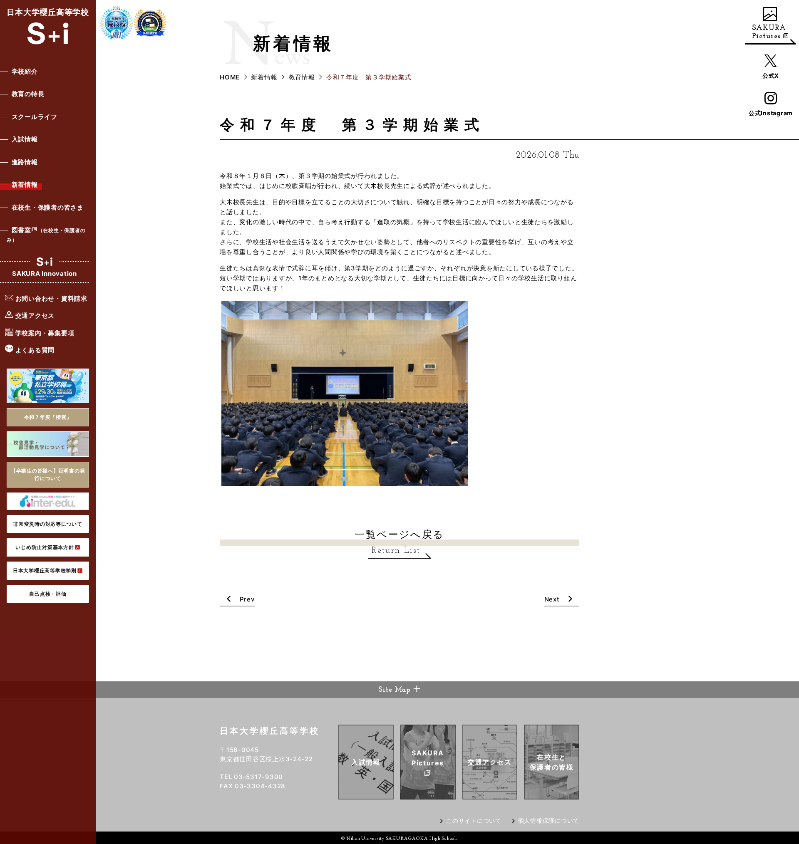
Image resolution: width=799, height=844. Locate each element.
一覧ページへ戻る (399, 541)
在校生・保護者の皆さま (48, 207)
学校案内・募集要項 (44, 333)
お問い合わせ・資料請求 (50, 298)
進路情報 (25, 162)
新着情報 (25, 184)
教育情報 (302, 77)
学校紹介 (25, 71)
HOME (230, 77)
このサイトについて (473, 820)
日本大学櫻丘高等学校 (48, 12)
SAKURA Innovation (44, 273)
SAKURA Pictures (769, 32)
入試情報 (25, 139)
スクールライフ (34, 117)
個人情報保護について (549, 820)
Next (553, 599)
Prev (246, 599)
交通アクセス (34, 315)
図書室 (46, 234)
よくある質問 (34, 350)
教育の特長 (28, 94)
